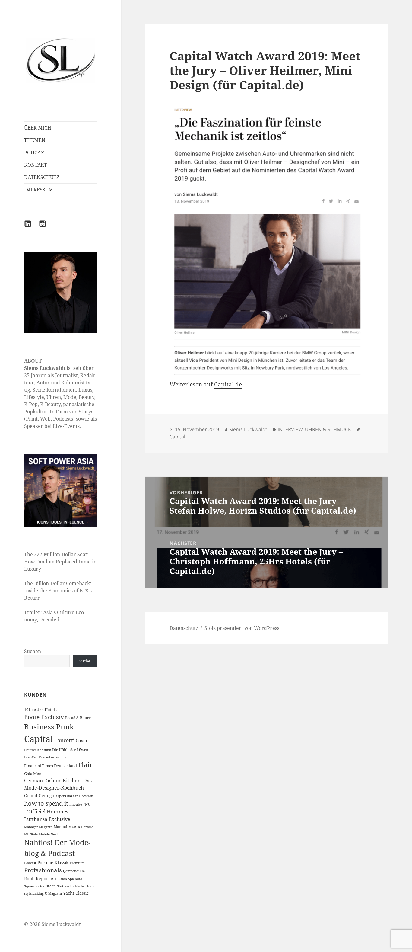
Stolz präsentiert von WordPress (241, 628)
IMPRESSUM (38, 189)
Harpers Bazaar (65, 796)
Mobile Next (48, 834)
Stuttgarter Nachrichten (75, 886)
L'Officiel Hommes (46, 811)
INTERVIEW (290, 429)
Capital (38, 739)
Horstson (86, 796)
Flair (85, 765)
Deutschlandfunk (37, 750)
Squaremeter (34, 886)
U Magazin (53, 893)
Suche (84, 661)
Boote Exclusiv (44, 717)
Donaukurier (49, 757)
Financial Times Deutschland (50, 765)
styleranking (34, 893)
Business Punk (49, 727)
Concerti (64, 740)
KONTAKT (35, 165)
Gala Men (32, 773)
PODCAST (35, 152)
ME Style (31, 834)
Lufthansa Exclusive (47, 819)
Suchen (32, 651)
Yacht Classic (76, 893)
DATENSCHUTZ (41, 177)
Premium (77, 863)
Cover (82, 740)
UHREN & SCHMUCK (328, 429)
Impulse (75, 804)
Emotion (67, 757)
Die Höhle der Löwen (70, 749)
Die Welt (31, 757)
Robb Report (37, 878)
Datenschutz (184, 628)
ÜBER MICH (37, 127)
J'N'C (86, 804)
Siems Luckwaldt (248, 429)
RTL (54, 879)
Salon (63, 879)
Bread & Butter (78, 717)
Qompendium (74, 871)
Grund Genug (38, 795)
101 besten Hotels (40, 709)
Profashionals (43, 870)
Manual (60, 826)
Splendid (75, 879)
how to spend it (46, 803)
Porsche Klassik (52, 862)
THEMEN (34, 140)
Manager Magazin (38, 827)
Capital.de (228, 384)
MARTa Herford (80, 827)
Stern (51, 886)
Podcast (30, 863)
